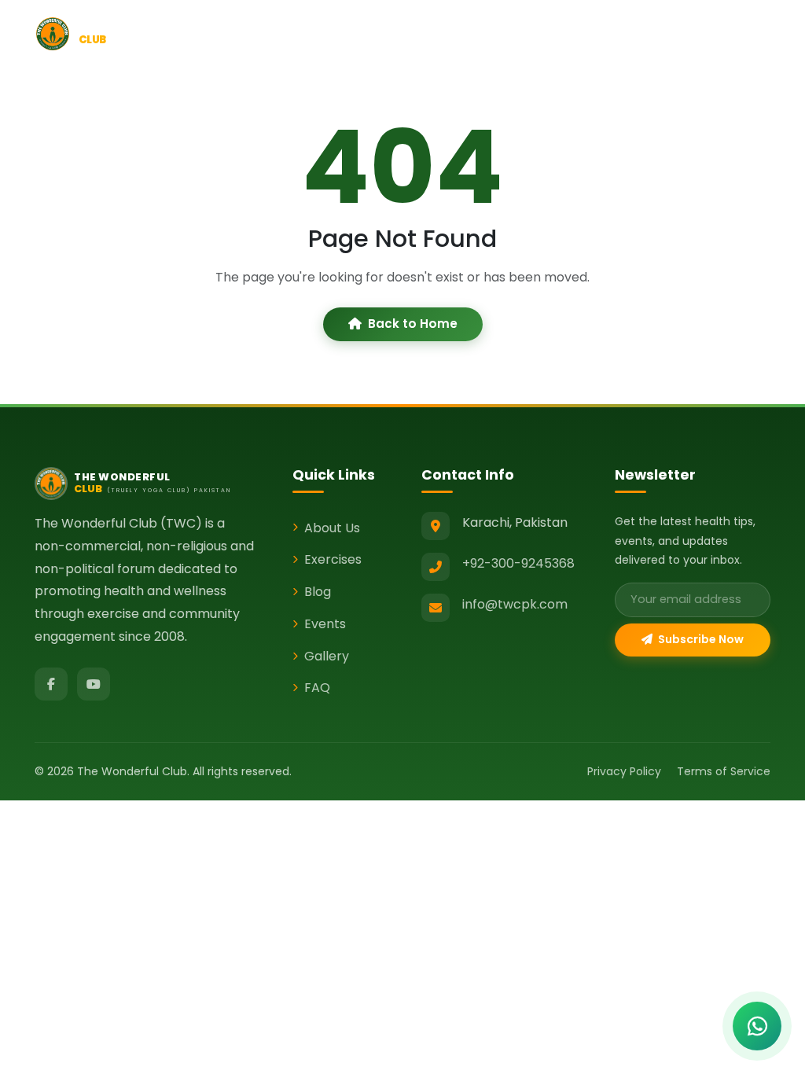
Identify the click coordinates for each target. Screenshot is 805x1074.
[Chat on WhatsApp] (757, 1026)
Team (682, 33)
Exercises (333, 559)
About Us (332, 528)
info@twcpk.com (515, 604)
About (342, 33)
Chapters (614, 33)
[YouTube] (93, 684)
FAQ (317, 688)
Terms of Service (723, 771)
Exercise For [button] (418, 33)
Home (283, 33)
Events (544, 33)
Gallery (743, 33)
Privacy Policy (624, 771)
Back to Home (413, 323)
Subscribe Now (700, 639)
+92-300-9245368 (518, 563)
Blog (489, 33)
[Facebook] (51, 684)
